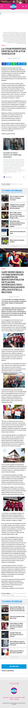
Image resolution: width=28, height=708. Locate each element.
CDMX (23, 697)
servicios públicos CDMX (8, 596)
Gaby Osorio (22, 593)
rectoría (3, 185)
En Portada (16, 699)
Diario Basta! (6, 697)
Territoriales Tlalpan (21, 596)
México (11, 699)
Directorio (12, 697)
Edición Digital (18, 697)
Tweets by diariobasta (8, 670)
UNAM (8, 185)
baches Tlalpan (15, 593)
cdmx (20, 184)
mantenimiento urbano (7, 594)
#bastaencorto (15, 184)
